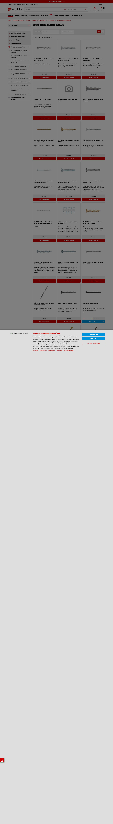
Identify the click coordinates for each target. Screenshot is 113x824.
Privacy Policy (43, 350)
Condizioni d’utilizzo (68, 350)
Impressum (59, 350)
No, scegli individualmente (93, 343)
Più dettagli (35, 350)
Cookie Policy (51, 350)
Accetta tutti (94, 334)
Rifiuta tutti (93, 338)
